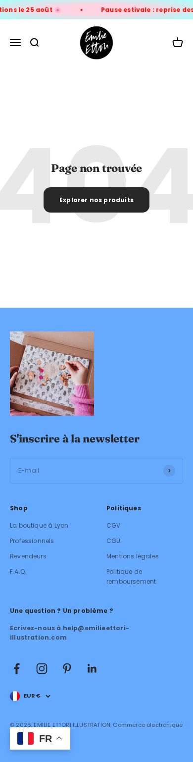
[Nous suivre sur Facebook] (16, 668)
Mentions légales (132, 556)
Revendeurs (28, 556)
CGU (113, 541)
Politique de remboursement (131, 576)
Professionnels (32, 541)
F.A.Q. (18, 571)
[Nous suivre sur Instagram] (41, 668)
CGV (113, 525)
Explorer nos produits (96, 200)
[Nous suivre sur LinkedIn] (92, 668)
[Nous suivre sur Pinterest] (67, 668)
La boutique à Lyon (39, 525)
